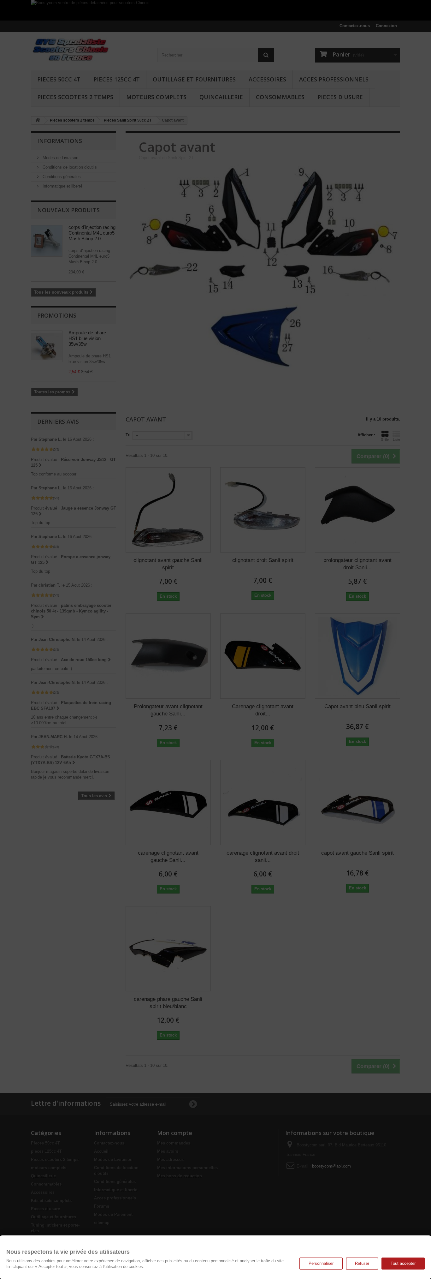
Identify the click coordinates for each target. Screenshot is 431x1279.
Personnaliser (321, 1263)
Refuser (362, 1263)
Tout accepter (403, 1263)
